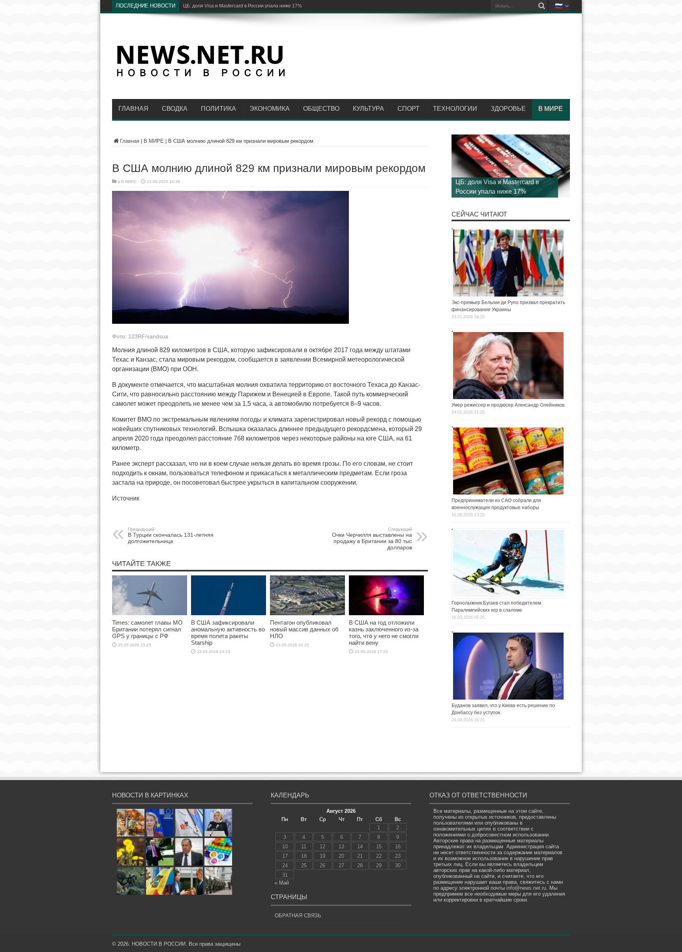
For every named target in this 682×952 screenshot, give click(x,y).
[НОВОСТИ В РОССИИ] (201, 75)
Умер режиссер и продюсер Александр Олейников (508, 405)
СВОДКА (174, 108)
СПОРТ (408, 108)
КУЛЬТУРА (368, 108)
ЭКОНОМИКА (269, 108)
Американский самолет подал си (220, 6)
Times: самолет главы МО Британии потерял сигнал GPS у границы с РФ (147, 629)
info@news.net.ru (526, 888)
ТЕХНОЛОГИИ (455, 108)
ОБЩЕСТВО (321, 108)
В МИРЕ (550, 108)
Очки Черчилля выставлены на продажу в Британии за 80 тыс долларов (372, 539)
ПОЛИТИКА (218, 108)
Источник (125, 498)
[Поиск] (541, 6)
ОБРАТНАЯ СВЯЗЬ (298, 915)
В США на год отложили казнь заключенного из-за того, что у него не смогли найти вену (383, 632)
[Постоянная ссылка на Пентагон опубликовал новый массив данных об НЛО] (307, 613)
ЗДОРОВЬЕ (508, 108)
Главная (133, 108)
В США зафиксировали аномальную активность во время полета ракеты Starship (228, 632)
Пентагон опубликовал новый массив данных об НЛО (304, 629)
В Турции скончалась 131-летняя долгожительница (171, 535)
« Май (282, 883)
